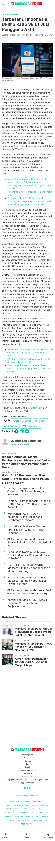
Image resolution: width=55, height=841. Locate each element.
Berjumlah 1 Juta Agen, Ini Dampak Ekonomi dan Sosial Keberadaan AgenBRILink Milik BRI (30, 352)
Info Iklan (27, 761)
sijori (32, 813)
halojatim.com (35, 408)
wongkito (41, 805)
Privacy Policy (27, 776)
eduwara (10, 820)
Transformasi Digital (21, 421)
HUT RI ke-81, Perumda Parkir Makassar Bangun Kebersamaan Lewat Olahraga (27, 581)
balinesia (21, 813)
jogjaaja (37, 801)
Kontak (27, 767)
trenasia (13, 801)
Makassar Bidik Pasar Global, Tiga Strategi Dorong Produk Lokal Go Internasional (33, 632)
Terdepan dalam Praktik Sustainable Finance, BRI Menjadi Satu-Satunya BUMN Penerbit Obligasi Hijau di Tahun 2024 (29, 201)
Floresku (25, 801)
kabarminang (11, 805)
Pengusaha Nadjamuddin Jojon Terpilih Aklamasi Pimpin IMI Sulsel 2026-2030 (29, 555)
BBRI (24, 426)
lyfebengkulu (38, 820)
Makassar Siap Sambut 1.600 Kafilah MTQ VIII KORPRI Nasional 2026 (34, 647)
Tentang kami (27, 755)
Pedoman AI (28, 773)
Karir (28, 764)
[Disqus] (27, 706)
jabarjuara (40, 816)
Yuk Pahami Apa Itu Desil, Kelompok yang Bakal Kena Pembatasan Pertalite (24, 517)
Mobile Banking (10, 426)
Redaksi (27, 758)
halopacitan (11, 816)
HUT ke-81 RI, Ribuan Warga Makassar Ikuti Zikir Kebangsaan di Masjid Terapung (29, 568)
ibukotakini (26, 816)
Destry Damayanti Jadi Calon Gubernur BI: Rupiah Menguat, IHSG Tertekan (26, 491)
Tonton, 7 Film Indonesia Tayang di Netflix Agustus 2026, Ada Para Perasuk (29, 504)
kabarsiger (27, 805)
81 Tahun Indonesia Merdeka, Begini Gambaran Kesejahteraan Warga (30, 592)
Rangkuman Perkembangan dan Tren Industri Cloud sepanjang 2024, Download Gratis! (28, 368)
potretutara (12, 809)
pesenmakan (26, 824)
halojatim (44, 813)
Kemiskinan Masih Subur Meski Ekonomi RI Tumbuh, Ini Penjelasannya (27, 603)
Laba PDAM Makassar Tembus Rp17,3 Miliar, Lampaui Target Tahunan (26, 529)
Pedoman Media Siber (27, 770)
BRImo (44, 421)
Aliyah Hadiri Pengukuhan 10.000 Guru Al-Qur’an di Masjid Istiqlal (31, 662)
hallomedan (28, 809)
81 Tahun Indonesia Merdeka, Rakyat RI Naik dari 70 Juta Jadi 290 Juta (30, 542)
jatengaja (23, 820)
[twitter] (27, 431)
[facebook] (16, 431)
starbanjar (8, 813)
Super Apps (34, 426)
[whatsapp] (22, 431)
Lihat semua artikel (20, 444)
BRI (35, 421)
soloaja (42, 809)
